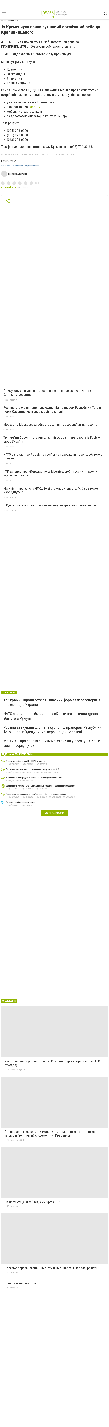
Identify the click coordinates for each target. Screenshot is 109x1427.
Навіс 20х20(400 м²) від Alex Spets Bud (32, 1202)
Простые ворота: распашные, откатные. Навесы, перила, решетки (52, 1268)
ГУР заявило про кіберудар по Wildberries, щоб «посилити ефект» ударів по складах (50, 473)
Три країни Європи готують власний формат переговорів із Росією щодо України (51, 439)
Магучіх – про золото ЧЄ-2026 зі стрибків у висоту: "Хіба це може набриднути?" (50, 490)
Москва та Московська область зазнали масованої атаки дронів (50, 425)
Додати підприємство (54, 813)
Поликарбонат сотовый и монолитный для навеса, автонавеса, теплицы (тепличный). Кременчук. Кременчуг (50, 1134)
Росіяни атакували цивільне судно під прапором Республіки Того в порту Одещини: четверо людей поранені (52, 410)
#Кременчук (17, 165)
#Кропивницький (32, 165)
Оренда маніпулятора (20, 1283)
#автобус (5, 165)
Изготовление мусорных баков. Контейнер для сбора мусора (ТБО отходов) (52, 1063)
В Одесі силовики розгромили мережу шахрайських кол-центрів (50, 505)
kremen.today (8, 161)
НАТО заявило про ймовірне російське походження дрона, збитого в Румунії (52, 456)
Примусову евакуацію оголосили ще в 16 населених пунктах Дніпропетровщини (47, 393)
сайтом (35, 107)
